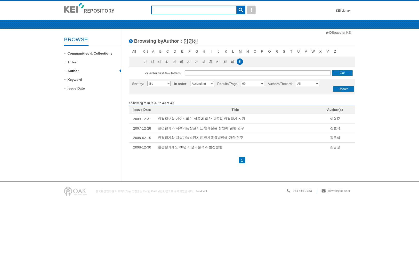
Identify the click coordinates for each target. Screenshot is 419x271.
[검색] (240, 10)
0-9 (145, 51)
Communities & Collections (90, 53)
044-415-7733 (302, 191)
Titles (72, 62)
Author (73, 71)
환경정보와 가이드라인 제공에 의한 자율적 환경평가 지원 (201, 119)
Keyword (74, 80)
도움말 (251, 10)
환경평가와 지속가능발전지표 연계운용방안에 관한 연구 (200, 138)
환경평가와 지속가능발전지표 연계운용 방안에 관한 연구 (201, 128)
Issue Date (76, 88)
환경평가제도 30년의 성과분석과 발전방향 (190, 147)
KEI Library (343, 10)
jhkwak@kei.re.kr (339, 191)
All (134, 51)
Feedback (202, 191)
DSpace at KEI (340, 32)
